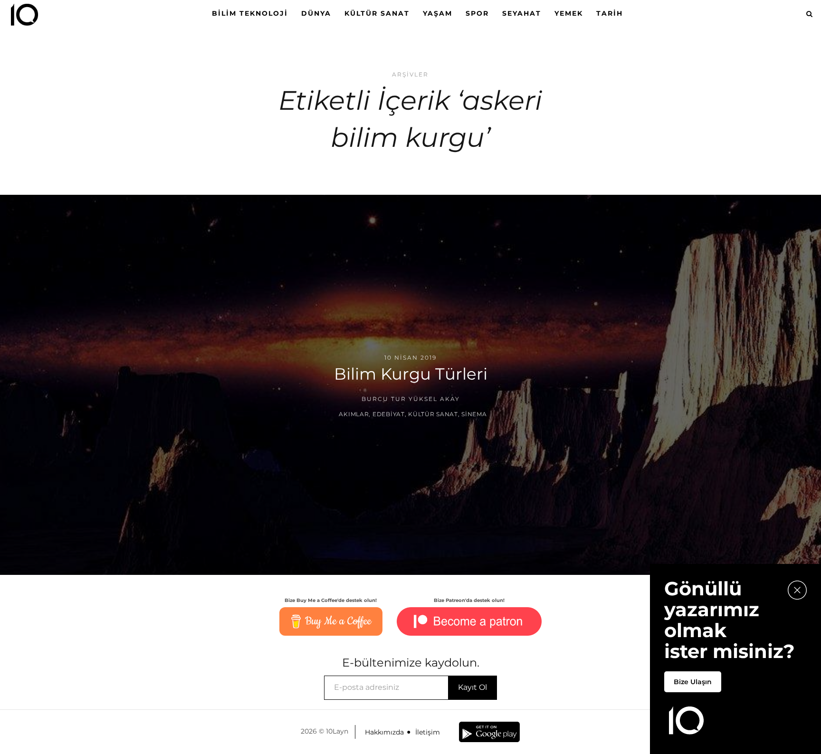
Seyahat (521, 13)
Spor (477, 13)
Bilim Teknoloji (250, 13)
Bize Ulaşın (693, 682)
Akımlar (354, 414)
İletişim (427, 732)
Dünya (316, 13)
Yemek (568, 13)
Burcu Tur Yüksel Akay (411, 398)
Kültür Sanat (377, 13)
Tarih (609, 13)
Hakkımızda (384, 732)
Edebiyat (388, 414)
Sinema (474, 414)
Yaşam (437, 13)
